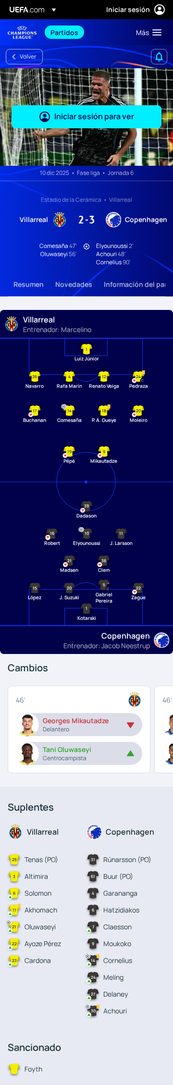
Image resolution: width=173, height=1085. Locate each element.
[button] (146, 32)
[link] (64, 32)
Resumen (28, 284)
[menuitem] (85, 32)
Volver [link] (28, 56)
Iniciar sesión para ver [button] (94, 116)
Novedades (73, 284)
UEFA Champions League (22, 32)
